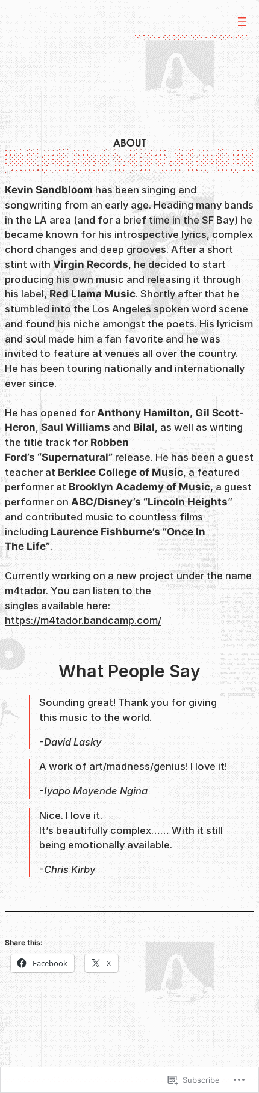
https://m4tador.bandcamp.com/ (83, 620)
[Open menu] (242, 21)
